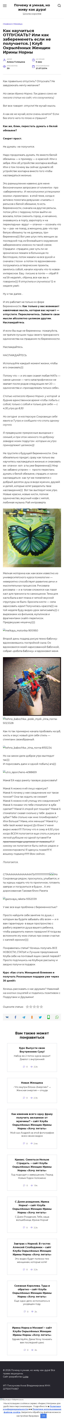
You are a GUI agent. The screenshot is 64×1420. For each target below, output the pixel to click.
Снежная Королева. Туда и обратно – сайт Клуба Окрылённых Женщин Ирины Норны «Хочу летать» (32, 1291)
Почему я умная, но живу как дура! (32, 7)
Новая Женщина (32, 1082)
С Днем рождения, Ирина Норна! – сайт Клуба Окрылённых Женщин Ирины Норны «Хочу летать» (32, 1207)
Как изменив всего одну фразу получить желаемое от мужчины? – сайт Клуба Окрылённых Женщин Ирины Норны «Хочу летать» (32, 1121)
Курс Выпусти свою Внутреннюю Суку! (32, 1050)
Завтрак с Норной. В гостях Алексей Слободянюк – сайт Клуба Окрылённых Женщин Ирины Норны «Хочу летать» (32, 1249)
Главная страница (12, 24)
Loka (25, 1376)
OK (43, 1416)
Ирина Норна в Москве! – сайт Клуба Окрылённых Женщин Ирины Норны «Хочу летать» (32, 1331)
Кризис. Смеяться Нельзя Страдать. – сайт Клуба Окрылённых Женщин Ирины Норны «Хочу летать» (32, 1165)
